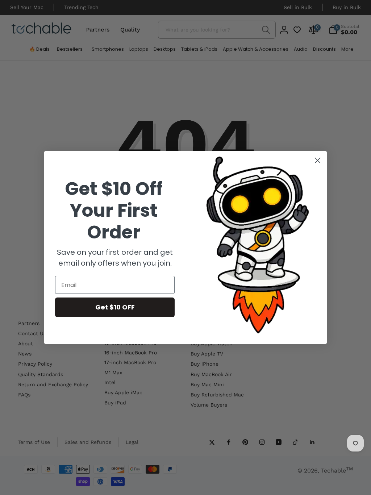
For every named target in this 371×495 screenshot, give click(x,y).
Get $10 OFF (115, 307)
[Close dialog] (317, 160)
